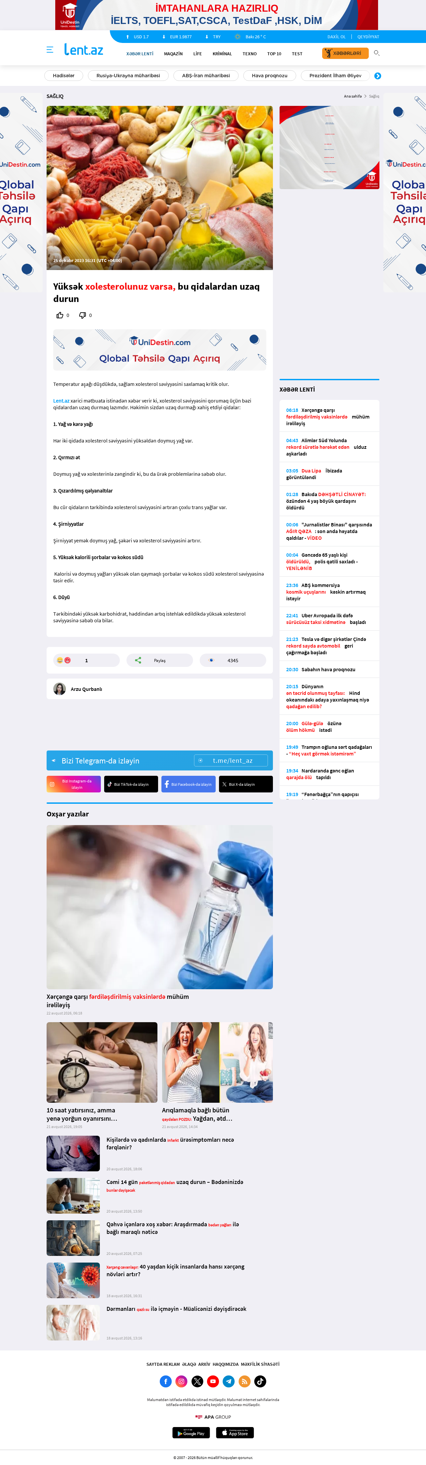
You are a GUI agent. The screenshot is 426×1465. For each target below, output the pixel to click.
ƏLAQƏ (189, 1364)
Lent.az (61, 400)
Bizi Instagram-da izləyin (77, 784)
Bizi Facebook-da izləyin (191, 784)
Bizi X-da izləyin (242, 784)
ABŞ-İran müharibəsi (206, 75)
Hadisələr (64, 75)
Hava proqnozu (270, 75)
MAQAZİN (173, 54)
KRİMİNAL (222, 54)
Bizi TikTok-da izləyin (131, 784)
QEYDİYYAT (368, 37)
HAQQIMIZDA (226, 1364)
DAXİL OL (336, 37)
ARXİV (204, 1364)
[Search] (376, 52)
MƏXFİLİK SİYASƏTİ (260, 1364)
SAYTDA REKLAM (163, 1364)
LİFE (197, 54)
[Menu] (50, 50)
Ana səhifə (353, 96)
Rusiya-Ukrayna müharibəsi (128, 75)
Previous (48, 76)
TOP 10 (274, 54)
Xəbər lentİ (139, 54)
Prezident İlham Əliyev (335, 75)
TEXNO (250, 54)
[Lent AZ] (84, 50)
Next (378, 76)
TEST (297, 54)
